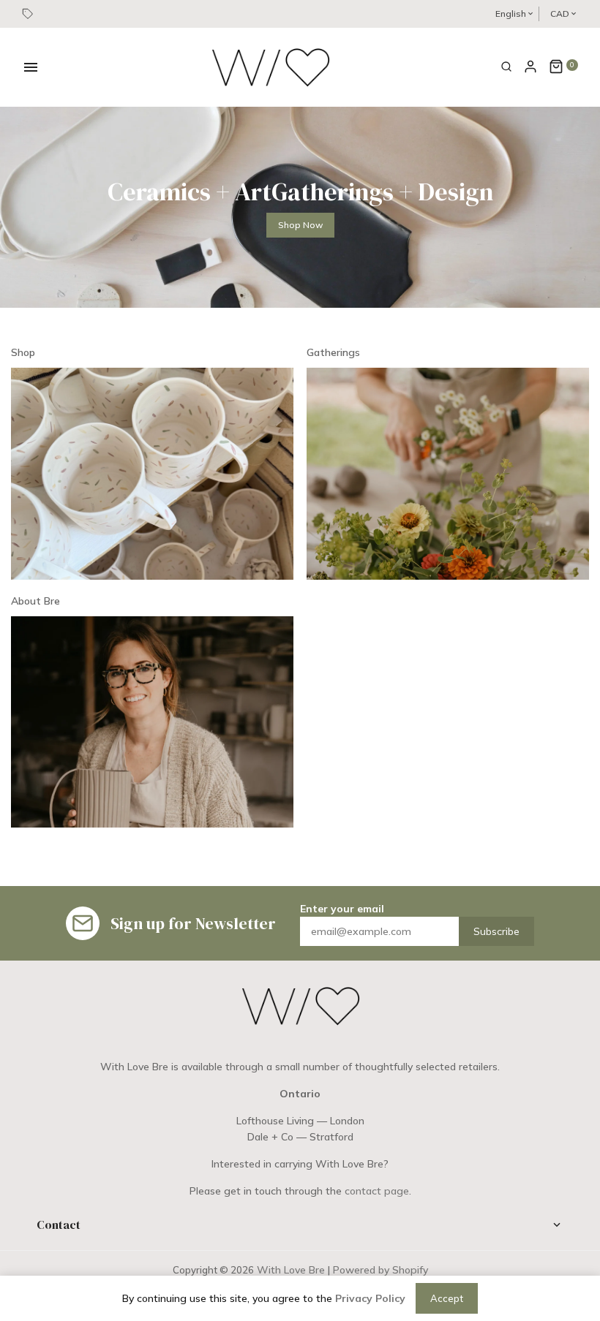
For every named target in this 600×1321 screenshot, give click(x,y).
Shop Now (300, 224)
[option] (300, 207)
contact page (377, 1190)
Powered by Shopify (380, 1269)
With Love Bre (291, 1269)
